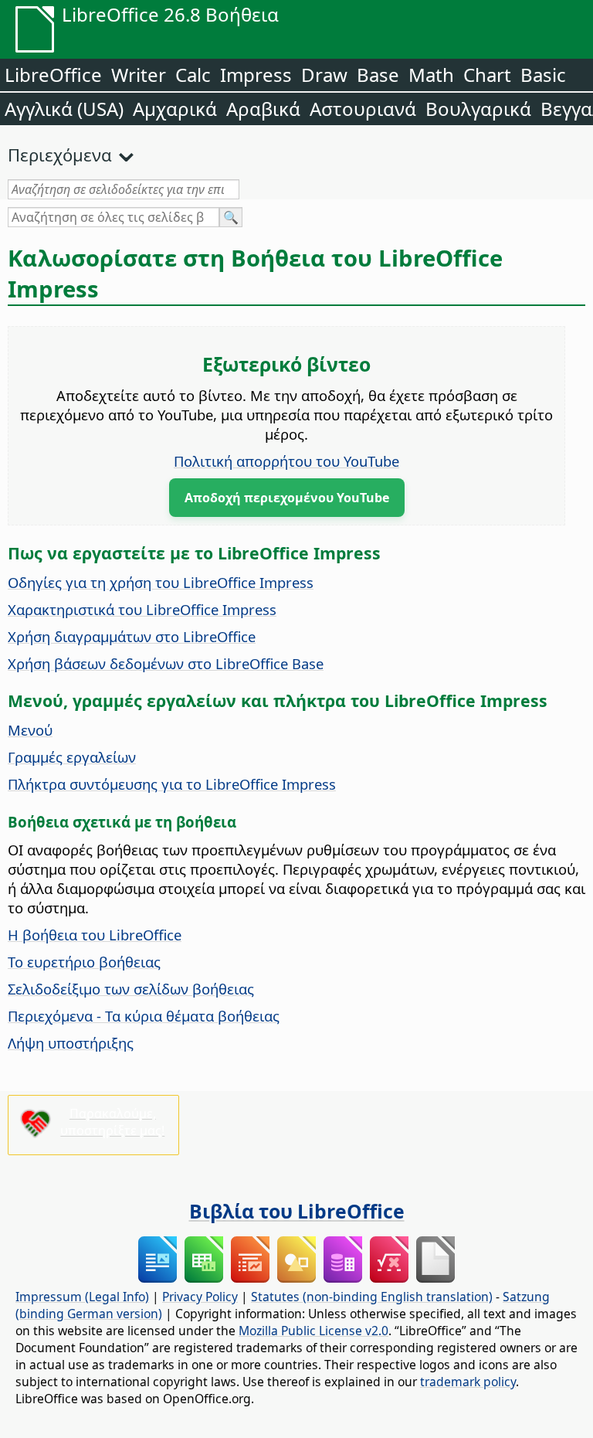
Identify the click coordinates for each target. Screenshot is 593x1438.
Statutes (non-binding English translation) (372, 1296)
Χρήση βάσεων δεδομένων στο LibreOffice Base (166, 663)
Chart (487, 74)
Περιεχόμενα (60, 154)
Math (431, 74)
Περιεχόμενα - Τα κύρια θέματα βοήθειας (144, 1015)
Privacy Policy (200, 1296)
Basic (543, 74)
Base (378, 74)
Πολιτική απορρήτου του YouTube (286, 461)
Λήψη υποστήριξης (71, 1042)
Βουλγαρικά (478, 108)
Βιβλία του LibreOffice (297, 1211)
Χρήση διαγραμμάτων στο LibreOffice (132, 636)
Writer (138, 74)
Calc (193, 74)
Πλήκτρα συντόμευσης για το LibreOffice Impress (172, 784)
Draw (324, 74)
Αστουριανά (363, 108)
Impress (256, 74)
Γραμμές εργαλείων (72, 757)
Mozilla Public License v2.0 (313, 1330)
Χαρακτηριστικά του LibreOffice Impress (142, 609)
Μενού (30, 729)
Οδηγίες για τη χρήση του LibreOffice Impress (160, 582)
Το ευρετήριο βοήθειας (84, 961)
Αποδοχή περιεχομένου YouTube (287, 497)
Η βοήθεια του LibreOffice (94, 934)
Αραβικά (263, 108)
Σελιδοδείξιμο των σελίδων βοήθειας (131, 988)
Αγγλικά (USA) (64, 108)
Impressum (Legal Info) (82, 1296)
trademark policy (468, 1381)
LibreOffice (53, 74)
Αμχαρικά (175, 108)
